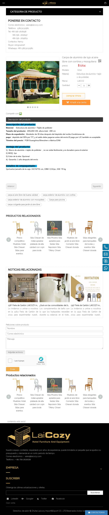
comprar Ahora (73, 95)
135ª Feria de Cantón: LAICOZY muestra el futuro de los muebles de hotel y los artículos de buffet (86, 305)
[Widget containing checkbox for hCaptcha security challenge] (26, 361)
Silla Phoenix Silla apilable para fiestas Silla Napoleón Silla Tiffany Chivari (54, 244)
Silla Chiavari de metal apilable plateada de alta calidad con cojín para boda (37, 244)
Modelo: (65, 70)
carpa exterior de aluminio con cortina (59, 195)
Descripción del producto (19, 119)
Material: (65, 74)
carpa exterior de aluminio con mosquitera (26, 200)
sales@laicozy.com (34, 25)
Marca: (65, 81)
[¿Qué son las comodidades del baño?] (54, 302)
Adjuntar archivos (15, 352)
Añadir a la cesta (78, 102)
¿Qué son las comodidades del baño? (54, 305)
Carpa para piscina (57, 200)
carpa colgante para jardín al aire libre (24, 204)
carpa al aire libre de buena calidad (23, 195)
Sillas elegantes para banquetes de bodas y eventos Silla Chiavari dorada (89, 244)
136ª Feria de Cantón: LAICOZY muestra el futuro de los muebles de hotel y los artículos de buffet (23, 305)
